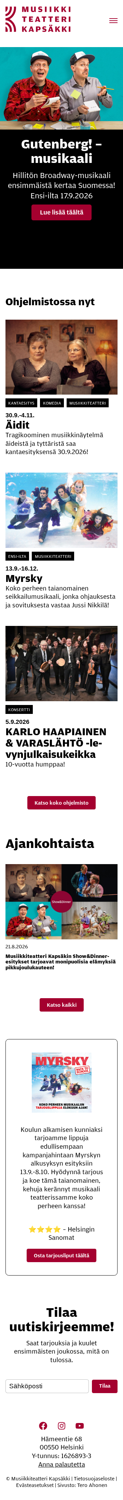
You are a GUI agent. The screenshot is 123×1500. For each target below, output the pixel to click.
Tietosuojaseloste (94, 1479)
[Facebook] (43, 1426)
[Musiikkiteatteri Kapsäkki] (37, 19)
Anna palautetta (61, 1464)
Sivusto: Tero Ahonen (82, 1485)
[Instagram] (61, 1426)
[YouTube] (79, 1426)
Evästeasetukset (35, 1485)
